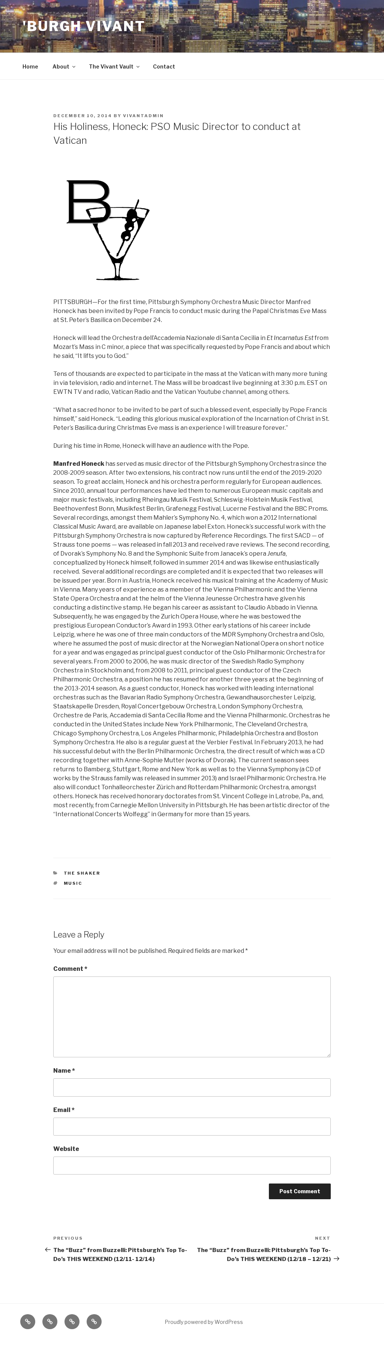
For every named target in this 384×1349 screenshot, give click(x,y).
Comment (70, 968)
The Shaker (82, 873)
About (60, 66)
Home (30, 66)
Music (73, 883)
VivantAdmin (143, 115)
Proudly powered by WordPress (204, 1322)
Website (66, 1148)
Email (64, 1109)
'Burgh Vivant (83, 26)
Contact (164, 66)
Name (64, 1070)
